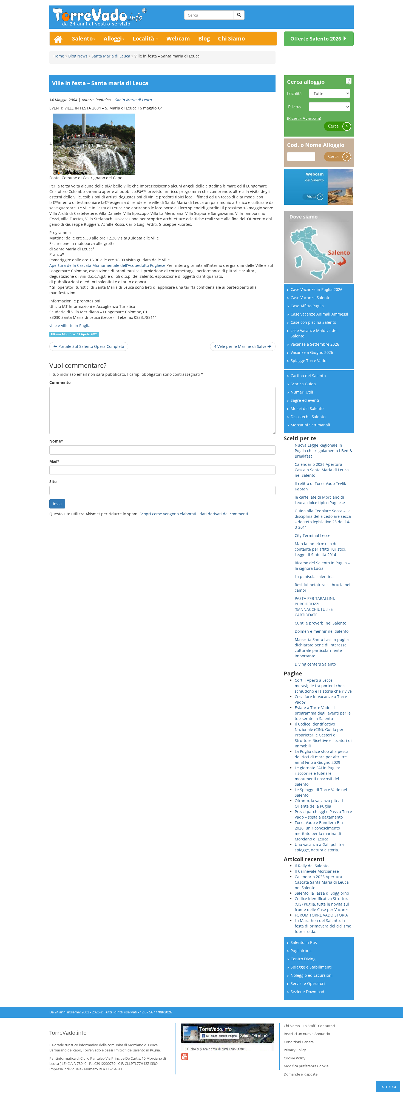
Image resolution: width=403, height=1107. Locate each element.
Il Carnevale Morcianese (317, 871)
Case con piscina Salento (313, 322)
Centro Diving (303, 958)
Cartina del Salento (308, 375)
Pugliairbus (301, 950)
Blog (204, 38)
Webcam (178, 38)
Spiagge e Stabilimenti (311, 967)
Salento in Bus (304, 942)
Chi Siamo (231, 38)
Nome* (56, 441)
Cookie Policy (294, 1058)
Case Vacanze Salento (310, 297)
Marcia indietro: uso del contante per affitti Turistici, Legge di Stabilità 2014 (320, 549)
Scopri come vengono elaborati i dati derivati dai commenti (194, 513)
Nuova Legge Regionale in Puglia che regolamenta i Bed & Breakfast (323, 451)
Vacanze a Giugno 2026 (312, 352)
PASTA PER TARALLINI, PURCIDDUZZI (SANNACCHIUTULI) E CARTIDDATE (315, 606)
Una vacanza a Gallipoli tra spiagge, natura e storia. (319, 847)
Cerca (334, 126)
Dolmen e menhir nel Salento (321, 631)
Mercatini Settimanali (310, 424)
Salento (82, 38)
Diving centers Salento (315, 664)
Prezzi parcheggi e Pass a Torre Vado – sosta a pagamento (323, 814)
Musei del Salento (307, 408)
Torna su (388, 1086)
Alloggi (113, 38)
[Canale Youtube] (185, 1059)
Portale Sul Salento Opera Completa (90, 346)
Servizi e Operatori (308, 983)
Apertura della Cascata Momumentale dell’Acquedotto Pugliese (107, 265)
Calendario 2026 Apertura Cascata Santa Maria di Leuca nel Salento (322, 470)
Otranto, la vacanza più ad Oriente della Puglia (319, 803)
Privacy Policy (295, 1049)
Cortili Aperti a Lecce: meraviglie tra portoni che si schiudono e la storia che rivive (323, 686)
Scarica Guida (303, 383)
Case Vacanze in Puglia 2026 (316, 289)
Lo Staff (309, 1025)
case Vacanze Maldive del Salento (314, 333)
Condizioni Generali (299, 1041)
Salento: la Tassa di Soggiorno (322, 893)
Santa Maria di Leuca (133, 99)
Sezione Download (307, 991)
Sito (53, 481)
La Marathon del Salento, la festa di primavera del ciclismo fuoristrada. (323, 926)
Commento (60, 382)
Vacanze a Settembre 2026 (315, 344)
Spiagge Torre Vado (308, 360)
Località (144, 38)
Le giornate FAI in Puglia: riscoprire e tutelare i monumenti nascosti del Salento (317, 776)
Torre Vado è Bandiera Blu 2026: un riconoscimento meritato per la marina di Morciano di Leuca (319, 831)
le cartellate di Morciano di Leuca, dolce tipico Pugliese (320, 500)
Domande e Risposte (300, 1074)
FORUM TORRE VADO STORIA (321, 915)
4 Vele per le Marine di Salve (241, 346)
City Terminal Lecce (312, 535)
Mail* (54, 461)
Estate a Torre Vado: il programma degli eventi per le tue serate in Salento (323, 713)
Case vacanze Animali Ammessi (319, 314)
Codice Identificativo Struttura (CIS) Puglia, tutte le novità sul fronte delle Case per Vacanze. (323, 904)
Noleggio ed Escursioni (312, 975)
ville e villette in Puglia (69, 325)
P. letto (294, 106)
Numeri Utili (302, 392)
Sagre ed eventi (305, 400)
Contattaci (326, 1025)
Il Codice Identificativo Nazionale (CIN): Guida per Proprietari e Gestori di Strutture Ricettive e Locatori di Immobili (323, 734)
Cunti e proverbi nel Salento (320, 623)
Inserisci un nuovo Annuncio (307, 1033)
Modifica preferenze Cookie (306, 1065)
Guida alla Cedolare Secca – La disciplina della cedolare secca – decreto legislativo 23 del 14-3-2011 (323, 519)
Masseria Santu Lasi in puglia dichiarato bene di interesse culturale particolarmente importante (322, 647)
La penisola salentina (314, 576)
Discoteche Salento (308, 416)
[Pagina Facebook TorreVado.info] (227, 1037)
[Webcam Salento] (318, 186)
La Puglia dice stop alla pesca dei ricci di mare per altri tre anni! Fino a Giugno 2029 (321, 757)
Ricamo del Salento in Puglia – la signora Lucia (322, 565)
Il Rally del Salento (311, 865)
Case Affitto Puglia (307, 305)
